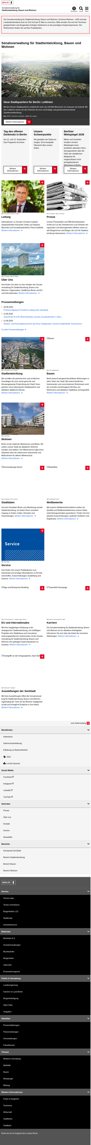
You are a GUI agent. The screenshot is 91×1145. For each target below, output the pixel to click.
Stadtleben (7, 1119)
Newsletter (7, 837)
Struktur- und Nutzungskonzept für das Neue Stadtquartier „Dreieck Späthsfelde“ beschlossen (43, 324)
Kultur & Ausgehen (11, 1099)
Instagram (7, 784)
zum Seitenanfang (78, 723)
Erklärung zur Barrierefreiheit (15, 750)
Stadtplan (7, 1125)
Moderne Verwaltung (12, 1059)
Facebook (7, 777)
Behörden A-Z (9, 938)
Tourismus (7, 1106)
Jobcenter (7, 965)
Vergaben (7, 1012)
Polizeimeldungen (11, 1032)
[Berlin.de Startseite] (7, 3)
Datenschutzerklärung (12, 743)
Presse (6, 811)
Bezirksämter (8, 952)
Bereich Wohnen (10, 871)
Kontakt (6, 824)
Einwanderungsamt (11, 972)
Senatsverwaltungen (12, 945)
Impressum (8, 737)
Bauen (6, 1072)
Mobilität (6, 1065)
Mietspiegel (8, 1079)
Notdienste (7, 918)
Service (6, 830)
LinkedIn (7, 790)
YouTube (7, 797)
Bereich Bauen (9, 864)
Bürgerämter (8, 958)
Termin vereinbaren (11, 905)
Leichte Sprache (13, 764)
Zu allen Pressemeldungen (12, 330)
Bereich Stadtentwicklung (14, 857)
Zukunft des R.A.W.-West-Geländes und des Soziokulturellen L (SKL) (32, 317)
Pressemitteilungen (11, 1025)
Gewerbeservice (10, 925)
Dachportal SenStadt (12, 851)
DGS (9, 757)
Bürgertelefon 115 (10, 911)
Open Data (7, 1005)
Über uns (7, 817)
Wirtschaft (7, 1112)
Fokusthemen (9, 1045)
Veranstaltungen (10, 1039)
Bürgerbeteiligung (10, 998)
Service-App (8, 898)
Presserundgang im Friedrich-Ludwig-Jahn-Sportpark (26, 310)
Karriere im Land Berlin (13, 992)
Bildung (6, 1085)
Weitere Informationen (15, 122)
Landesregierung (10, 985)
